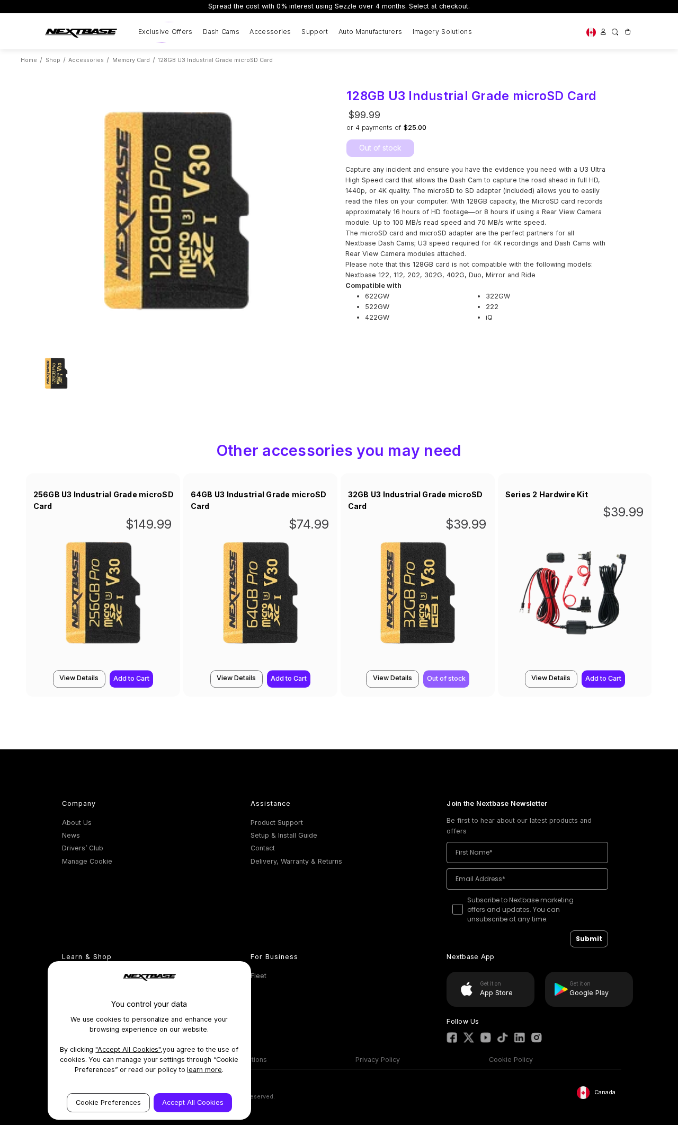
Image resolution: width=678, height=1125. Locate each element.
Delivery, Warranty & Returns (296, 861)
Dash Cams (221, 32)
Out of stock (380, 147)
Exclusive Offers (165, 32)
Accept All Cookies (193, 1102)
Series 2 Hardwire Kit (546, 494)
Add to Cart (131, 679)
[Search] (615, 32)
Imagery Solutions (442, 32)
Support (314, 32)
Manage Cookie (87, 861)
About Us (77, 823)
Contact (263, 848)
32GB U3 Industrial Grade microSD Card (415, 500)
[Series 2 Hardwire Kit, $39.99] (574, 597)
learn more (204, 1070)
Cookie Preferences (108, 1102)
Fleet (258, 976)
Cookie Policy (511, 1060)
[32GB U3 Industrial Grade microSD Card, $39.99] (417, 597)
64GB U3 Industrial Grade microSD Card (259, 500)
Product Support (277, 823)
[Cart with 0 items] (627, 32)
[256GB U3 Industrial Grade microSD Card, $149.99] (103, 597)
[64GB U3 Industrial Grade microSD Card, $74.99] (260, 597)
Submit (589, 938)
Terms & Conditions (235, 1060)
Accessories (270, 32)
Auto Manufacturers (370, 32)
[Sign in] (603, 32)
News (71, 835)
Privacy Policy (377, 1060)
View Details (79, 678)
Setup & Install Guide (284, 835)
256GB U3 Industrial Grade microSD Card (103, 500)
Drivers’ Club (82, 848)
